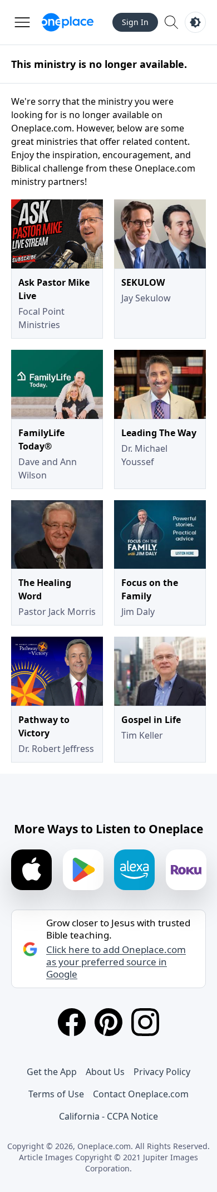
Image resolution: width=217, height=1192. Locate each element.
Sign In (135, 22)
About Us (105, 1072)
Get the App (52, 1072)
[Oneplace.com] (67, 22)
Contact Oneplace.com (141, 1094)
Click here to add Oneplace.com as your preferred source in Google (116, 962)
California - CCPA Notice (108, 1116)
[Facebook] (72, 1022)
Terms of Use (56, 1094)
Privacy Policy (162, 1072)
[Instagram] (145, 1022)
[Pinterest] (108, 1022)
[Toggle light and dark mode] (195, 22)
